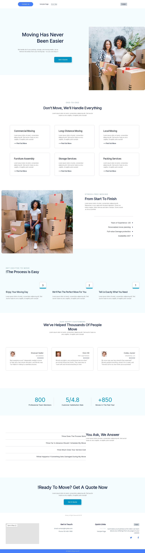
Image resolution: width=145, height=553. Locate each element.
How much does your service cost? (71, 450)
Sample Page (44, 4)
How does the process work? (74, 436)
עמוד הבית (54, 4)
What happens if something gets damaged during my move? (61, 457)
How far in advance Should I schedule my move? (66, 443)
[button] (25, 4)
